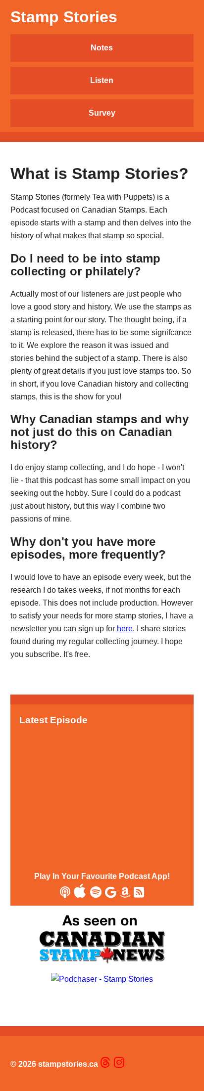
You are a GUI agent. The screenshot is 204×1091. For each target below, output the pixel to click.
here (125, 628)
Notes (102, 48)
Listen (101, 80)
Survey (102, 113)
